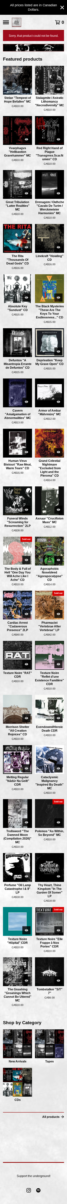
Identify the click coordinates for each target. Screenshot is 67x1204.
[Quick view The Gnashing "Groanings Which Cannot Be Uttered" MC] (26, 981)
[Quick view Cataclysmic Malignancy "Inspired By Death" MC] (58, 768)
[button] (33, 47)
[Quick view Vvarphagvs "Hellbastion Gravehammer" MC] (26, 139)
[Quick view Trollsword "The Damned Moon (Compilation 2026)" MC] (26, 822)
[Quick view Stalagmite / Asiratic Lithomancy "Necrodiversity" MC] (58, 89)
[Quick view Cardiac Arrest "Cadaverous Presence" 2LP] (26, 614)
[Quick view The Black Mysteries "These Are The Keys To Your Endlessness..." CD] (58, 297)
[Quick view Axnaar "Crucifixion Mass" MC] (58, 510)
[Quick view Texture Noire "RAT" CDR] (26, 664)
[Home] (16, 22)
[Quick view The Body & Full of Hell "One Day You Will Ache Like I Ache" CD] (26, 560)
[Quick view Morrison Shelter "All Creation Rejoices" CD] (26, 718)
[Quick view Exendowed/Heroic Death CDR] (58, 718)
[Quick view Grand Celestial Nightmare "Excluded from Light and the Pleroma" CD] (58, 452)
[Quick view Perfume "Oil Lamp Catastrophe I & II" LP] (26, 876)
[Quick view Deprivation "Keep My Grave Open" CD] (58, 351)
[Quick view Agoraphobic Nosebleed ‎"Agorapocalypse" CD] (58, 560)
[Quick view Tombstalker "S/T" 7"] (58, 981)
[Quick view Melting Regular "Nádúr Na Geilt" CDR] (26, 768)
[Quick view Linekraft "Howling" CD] (58, 247)
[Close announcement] (62, 7)
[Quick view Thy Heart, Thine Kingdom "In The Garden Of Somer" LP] (58, 876)
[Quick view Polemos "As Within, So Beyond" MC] (58, 822)
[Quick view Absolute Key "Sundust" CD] (26, 297)
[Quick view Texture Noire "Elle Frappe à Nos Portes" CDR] (58, 930)
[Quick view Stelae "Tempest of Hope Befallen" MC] (26, 89)
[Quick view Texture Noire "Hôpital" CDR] (26, 930)
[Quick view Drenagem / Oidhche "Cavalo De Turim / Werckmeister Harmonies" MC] (58, 193)
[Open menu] (6, 22)
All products (51, 1116)
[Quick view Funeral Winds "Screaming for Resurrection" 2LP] (26, 510)
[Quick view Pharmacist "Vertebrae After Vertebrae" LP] (58, 614)
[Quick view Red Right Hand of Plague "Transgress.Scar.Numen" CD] (58, 139)
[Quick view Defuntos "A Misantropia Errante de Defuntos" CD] (26, 351)
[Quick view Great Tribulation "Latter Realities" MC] (26, 193)
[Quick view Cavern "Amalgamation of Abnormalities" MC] (26, 402)
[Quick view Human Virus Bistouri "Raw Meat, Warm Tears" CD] (26, 452)
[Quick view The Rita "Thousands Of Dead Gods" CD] (26, 247)
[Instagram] (29, 1190)
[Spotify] (38, 1190)
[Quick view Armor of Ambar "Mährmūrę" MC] (58, 402)
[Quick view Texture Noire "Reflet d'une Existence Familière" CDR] (58, 664)
